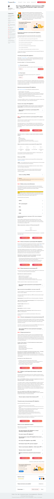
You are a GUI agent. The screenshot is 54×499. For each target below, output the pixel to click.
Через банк (28, 2)
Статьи (16, 494)
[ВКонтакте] (40, 478)
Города (18, 494)
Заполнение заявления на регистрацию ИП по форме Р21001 (11, 25)
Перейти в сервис (40, 77)
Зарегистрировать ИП (41, 2)
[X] (43, 478)
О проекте (13, 494)
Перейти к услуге (24, 130)
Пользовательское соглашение (24, 494)
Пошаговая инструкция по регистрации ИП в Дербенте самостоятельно (11, 16)
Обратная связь (40, 494)
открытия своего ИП (22, 89)
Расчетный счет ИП (33, 2)
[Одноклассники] (41, 478)
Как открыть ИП (20, 2)
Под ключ (24, 2)
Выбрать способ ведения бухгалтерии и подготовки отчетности (11, 38)
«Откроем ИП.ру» (24, 57)
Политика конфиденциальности (33, 494)
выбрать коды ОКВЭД (21, 160)
